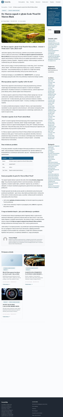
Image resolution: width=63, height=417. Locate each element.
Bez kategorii (51, 152)
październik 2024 (52, 110)
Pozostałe (58, 2)
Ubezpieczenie (51, 181)
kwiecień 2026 (51, 85)
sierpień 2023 (51, 129)
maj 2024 (50, 118)
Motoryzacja (51, 156)
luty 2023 (50, 134)
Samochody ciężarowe (53, 174)
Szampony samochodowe (54, 180)
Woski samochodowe (53, 183)
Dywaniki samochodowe (9, 268)
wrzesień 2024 (51, 112)
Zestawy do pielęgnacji (53, 187)
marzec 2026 (51, 86)
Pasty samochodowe (53, 162)
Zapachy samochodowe (13, 10)
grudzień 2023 (51, 123)
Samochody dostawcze (53, 175)
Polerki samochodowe (53, 165)
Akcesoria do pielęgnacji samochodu (39, 404)
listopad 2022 (51, 138)
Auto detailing (51, 149)
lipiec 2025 (50, 98)
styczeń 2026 (51, 89)
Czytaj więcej (6, 284)
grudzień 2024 (51, 107)
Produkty (32, 2)
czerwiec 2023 (51, 132)
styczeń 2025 (51, 106)
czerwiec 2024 (51, 116)
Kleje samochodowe (52, 154)
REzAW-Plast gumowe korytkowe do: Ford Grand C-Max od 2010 (11, 273)
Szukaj (49, 29)
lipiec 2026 (50, 81)
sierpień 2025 (51, 97)
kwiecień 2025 (51, 101)
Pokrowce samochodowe (32, 268)
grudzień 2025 (51, 91)
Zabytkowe (50, 184)
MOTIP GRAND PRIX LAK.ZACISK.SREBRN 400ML (11, 305)
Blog (27, 2)
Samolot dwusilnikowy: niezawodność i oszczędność (53, 52)
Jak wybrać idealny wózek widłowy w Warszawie (52, 47)
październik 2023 (52, 126)
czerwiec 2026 (51, 82)
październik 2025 (52, 94)
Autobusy (50, 150)
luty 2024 (50, 120)
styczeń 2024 (51, 122)
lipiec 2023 (50, 131)
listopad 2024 (51, 109)
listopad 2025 (51, 92)
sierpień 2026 (51, 79)
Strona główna (22, 2)
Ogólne (49, 160)
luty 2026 (50, 88)
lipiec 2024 (50, 115)
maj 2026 (50, 84)
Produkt (4, 10)
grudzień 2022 (51, 137)
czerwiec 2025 (51, 100)
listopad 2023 (51, 125)
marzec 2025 (51, 103)
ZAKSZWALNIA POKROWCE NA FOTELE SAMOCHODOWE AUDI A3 (34, 274)
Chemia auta (45, 2)
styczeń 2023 (51, 135)
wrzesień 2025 (51, 95)
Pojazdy (52, 2)
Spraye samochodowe (14, 302)
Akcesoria (38, 2)
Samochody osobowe (53, 177)
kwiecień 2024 (51, 119)
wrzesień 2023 (51, 128)
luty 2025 (50, 104)
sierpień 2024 (51, 113)
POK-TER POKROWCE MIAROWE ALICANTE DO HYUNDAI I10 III (54, 59)
